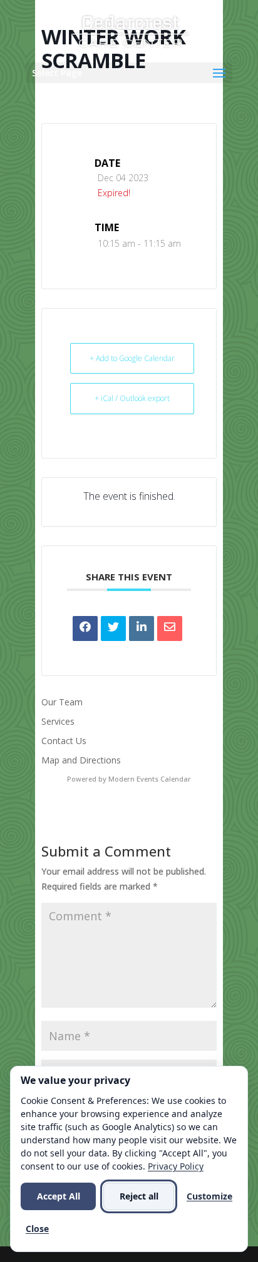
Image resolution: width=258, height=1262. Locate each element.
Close (37, 1229)
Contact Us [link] (63, 741)
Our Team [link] (62, 702)
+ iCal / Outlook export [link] (132, 398)
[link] (131, 30)
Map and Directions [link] (81, 760)
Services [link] (58, 721)
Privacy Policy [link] (176, 1166)
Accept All (58, 1196)
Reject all (139, 1196)
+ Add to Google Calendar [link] (132, 358)
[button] (129, 72)
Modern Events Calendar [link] (149, 778)
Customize (209, 1196)
